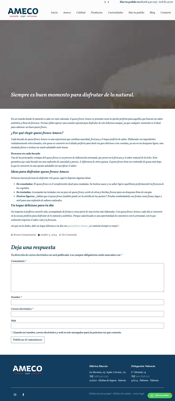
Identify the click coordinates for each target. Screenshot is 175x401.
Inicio (54, 13)
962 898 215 (142, 376)
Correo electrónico (22, 309)
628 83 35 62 (166, 2)
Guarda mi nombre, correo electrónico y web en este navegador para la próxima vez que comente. (67, 332)
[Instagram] (105, 2)
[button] (160, 395)
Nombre (16, 297)
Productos (97, 13)
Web (13, 321)
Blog (152, 13)
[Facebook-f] (108, 2)
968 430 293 (150, 2)
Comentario (18, 261)
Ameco (67, 13)
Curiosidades (115, 13)
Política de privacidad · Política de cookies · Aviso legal (116, 394)
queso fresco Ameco (77, 226)
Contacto (166, 13)
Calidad (80, 13)
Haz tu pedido (136, 13)
